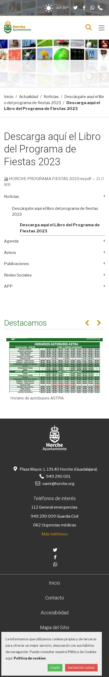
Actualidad (28, 96)
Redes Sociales (18, 275)
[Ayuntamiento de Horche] (17, 32)
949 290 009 (43, 516)
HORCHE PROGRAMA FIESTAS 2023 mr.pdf (50, 178)
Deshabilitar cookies (81, 668)
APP (8, 286)
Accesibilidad (55, 612)
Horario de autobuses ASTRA (37, 398)
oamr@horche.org (58, 483)
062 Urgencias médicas (54, 525)
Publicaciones (16, 263)
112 (34, 507)
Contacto (54, 598)
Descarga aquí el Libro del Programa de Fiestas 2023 (60, 228)
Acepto (55, 668)
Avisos (10, 252)
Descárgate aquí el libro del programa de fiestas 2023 (55, 211)
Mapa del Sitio (54, 627)
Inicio (8, 96)
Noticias (51, 96)
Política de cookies (30, 658)
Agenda (11, 241)
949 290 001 (57, 476)
